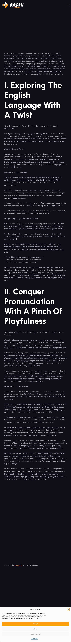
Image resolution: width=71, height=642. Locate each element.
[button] (68, 609)
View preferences (35, 634)
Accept (35, 624)
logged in (18, 565)
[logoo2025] (14, 5)
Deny (35, 629)
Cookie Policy (34, 638)
